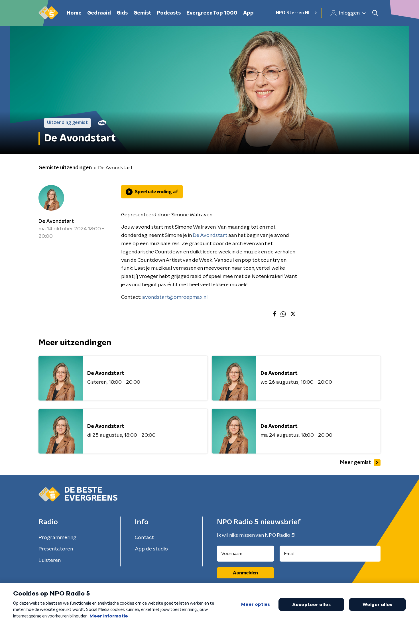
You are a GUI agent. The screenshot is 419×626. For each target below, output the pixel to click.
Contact (144, 537)
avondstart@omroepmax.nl (175, 297)
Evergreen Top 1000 (211, 13)
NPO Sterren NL (293, 13)
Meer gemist (355, 462)
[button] (375, 13)
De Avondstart (56, 221)
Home (74, 13)
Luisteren (49, 560)
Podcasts (169, 13)
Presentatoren (55, 549)
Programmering (57, 537)
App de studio (151, 549)
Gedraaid (99, 13)
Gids (122, 13)
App (248, 13)
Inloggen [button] (349, 13)
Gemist (142, 13)
